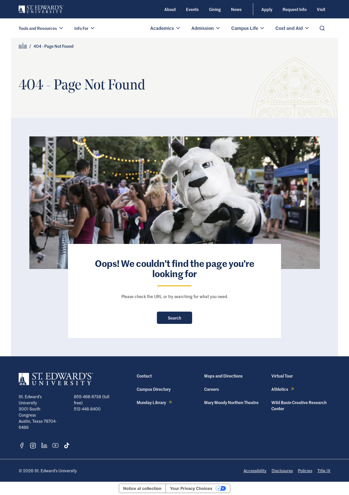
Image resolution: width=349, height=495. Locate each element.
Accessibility (254, 470)
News (236, 9)
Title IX (323, 470)
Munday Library (151, 402)
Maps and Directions (223, 376)
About (170, 9)
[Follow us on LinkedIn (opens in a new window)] (44, 445)
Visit (321, 9)
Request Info (295, 9)
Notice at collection (142, 488)
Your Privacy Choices (191, 488)
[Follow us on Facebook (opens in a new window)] (22, 445)
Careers (211, 389)
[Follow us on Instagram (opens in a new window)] (33, 445)
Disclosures (282, 470)
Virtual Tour (282, 376)
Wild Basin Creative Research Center (299, 405)
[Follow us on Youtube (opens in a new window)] (55, 445)
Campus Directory (154, 389)
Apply (266, 9)
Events (192, 9)
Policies (305, 470)
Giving (215, 9)
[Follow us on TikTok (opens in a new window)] (67, 445)
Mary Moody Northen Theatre (231, 402)
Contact (144, 376)
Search (174, 318)
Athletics (279, 389)
